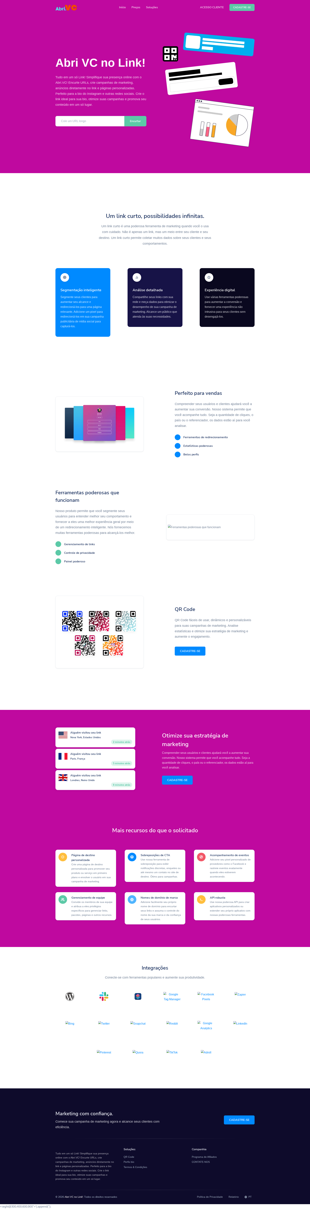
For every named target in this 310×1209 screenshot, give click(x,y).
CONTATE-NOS (201, 1161)
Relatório (234, 1196)
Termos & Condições (135, 1167)
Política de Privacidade (210, 1196)
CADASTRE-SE (190, 651)
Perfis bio (129, 1161)
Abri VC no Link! (74, 1197)
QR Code (129, 1156)
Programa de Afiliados (204, 1156)
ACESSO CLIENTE (212, 7)
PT (250, 1196)
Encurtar (135, 121)
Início (122, 7)
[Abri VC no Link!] (66, 7)
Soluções (152, 7)
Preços (135, 7)
